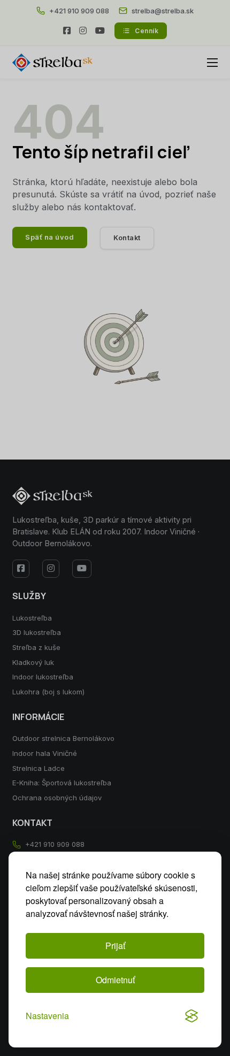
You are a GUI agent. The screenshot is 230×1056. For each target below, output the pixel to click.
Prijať (115, 945)
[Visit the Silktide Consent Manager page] (191, 1016)
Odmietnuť (115, 980)
